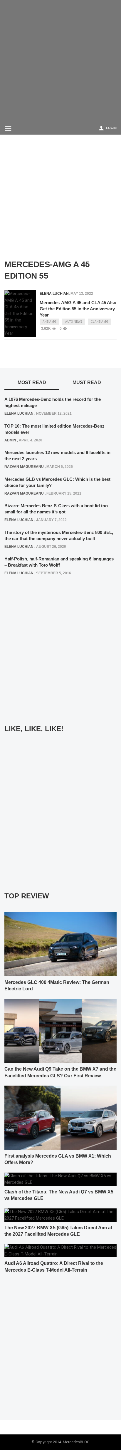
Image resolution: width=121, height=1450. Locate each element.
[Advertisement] (60, 60)
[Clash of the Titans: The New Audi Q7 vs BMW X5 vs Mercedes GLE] (60, 1178)
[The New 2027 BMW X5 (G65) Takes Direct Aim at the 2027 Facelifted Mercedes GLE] (60, 1214)
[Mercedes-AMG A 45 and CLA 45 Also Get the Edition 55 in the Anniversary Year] (20, 313)
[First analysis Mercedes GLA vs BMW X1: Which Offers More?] (60, 1117)
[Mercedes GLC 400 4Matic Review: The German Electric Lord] (60, 943)
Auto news (73, 321)
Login (111, 128)
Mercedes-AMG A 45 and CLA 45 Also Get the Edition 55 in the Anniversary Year (78, 308)
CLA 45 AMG (99, 321)
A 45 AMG (49, 321)
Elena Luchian (54, 294)
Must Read (87, 382)
